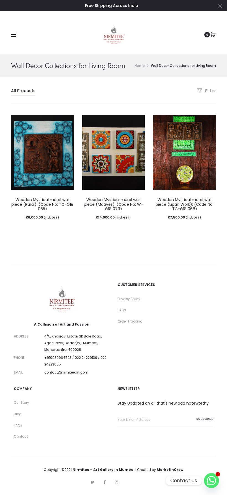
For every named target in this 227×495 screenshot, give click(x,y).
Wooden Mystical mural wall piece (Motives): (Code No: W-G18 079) (113, 204)
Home (140, 65)
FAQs (122, 310)
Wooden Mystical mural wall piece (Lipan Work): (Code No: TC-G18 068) (184, 204)
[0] (213, 35)
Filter (210, 91)
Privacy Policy (129, 298)
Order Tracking (130, 321)
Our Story (21, 402)
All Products (23, 90)
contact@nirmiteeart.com (66, 372)
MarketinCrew (170, 469)
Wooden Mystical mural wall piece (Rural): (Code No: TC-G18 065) (42, 204)
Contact (21, 436)
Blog (18, 414)
